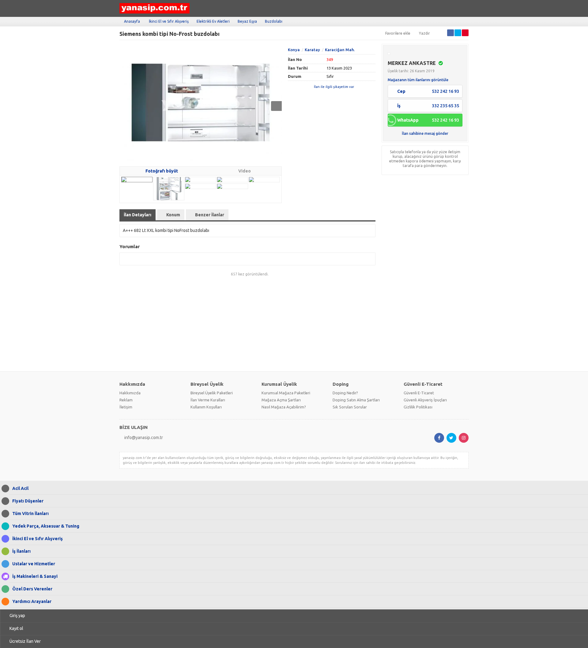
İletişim (125, 407)
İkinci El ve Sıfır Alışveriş (169, 21)
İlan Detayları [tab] (137, 214)
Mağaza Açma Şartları (281, 400)
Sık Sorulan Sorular (350, 407)
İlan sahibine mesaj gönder (425, 133)
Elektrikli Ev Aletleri (213, 21)
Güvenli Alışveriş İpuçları (425, 400)
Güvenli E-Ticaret (419, 393)
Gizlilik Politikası (418, 407)
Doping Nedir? (345, 393)
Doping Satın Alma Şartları (356, 400)
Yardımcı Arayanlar (31, 601)
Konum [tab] (173, 214)
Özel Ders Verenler (32, 588)
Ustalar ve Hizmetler (33, 563)
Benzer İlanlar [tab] (209, 214)
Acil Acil (20, 488)
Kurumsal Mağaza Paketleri (286, 393)
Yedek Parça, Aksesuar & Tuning (45, 526)
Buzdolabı (273, 21)
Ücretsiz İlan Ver (25, 641)
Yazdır (424, 33)
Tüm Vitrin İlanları (30, 513)
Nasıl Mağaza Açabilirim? (284, 407)
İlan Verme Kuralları (207, 400)
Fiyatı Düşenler (27, 500)
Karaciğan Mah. (340, 49)
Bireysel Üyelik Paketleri (211, 393)
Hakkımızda (130, 393)
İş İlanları (21, 551)
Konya (294, 49)
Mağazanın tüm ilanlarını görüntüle (418, 80)
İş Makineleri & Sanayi (35, 576)
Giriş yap (17, 615)
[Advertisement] (294, 324)
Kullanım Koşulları (206, 407)
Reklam (126, 400)
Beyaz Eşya (247, 21)
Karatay (312, 49)
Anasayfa (132, 21)
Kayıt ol (16, 628)
